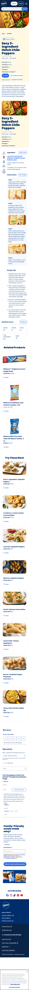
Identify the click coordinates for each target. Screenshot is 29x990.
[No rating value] (6, 56)
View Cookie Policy (15, 984)
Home (3, 33)
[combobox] (12, 9)
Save (6, 75)
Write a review (5, 58)
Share (3, 166)
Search (25, 9)
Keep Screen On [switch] (4, 172)
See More (23, 322)
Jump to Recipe (18, 75)
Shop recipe (22, 152)
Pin (4, 158)
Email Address (8, 847)
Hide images (22, 175)
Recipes (9, 33)
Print (4, 162)
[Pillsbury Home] (4, 3)
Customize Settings (14, 987)
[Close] (27, 972)
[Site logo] (6, 905)
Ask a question (13, 58)
